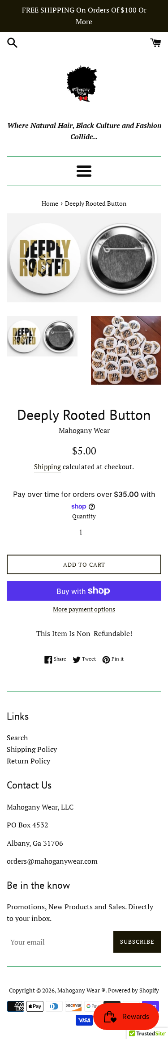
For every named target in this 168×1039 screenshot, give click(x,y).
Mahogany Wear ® (81, 990)
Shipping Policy (32, 749)
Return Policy (28, 761)
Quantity (84, 516)
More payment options (84, 609)
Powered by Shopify (133, 990)
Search (17, 737)
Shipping (47, 466)
